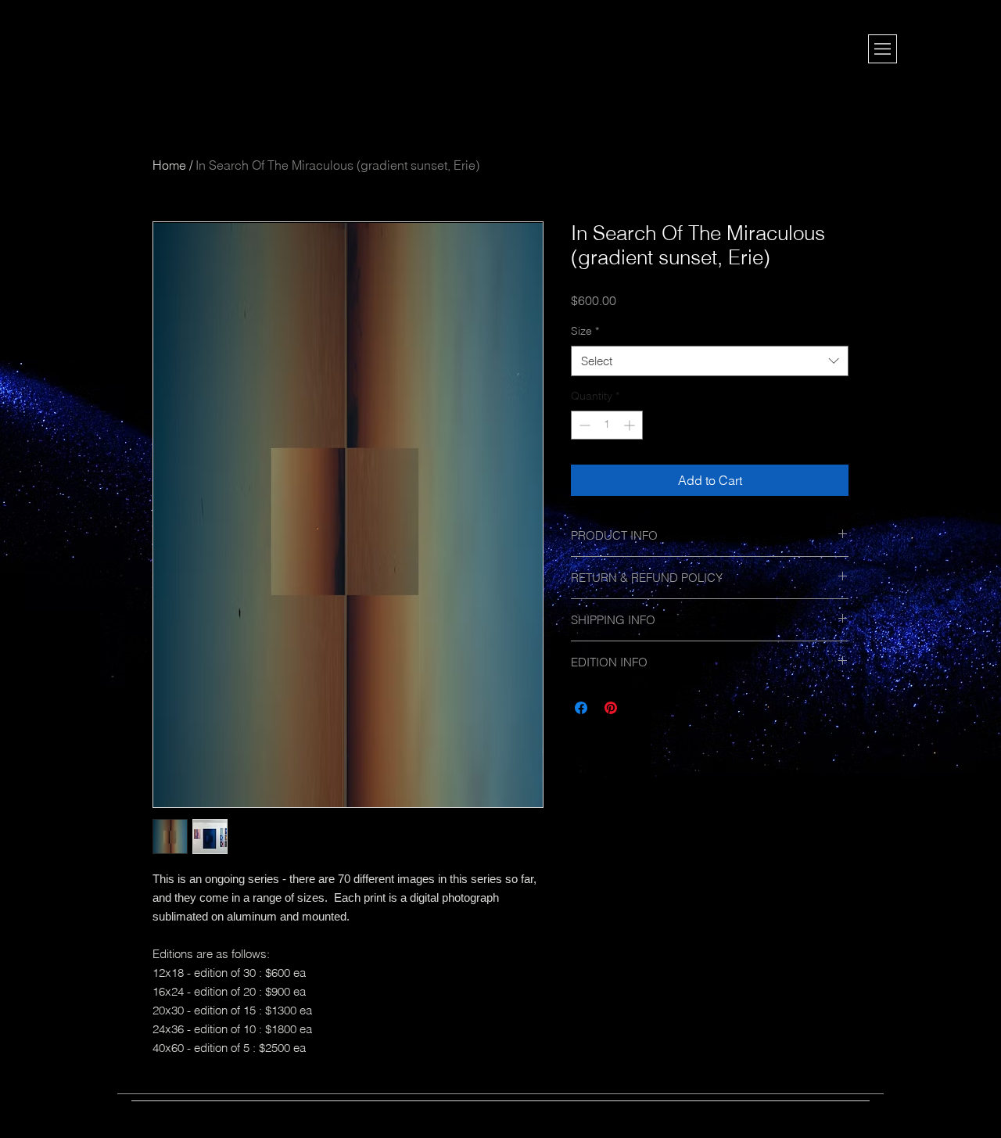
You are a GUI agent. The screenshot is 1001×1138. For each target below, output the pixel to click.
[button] (882, 48)
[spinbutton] (607, 425)
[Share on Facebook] (581, 707)
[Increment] (630, 425)
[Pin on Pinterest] (610, 707)
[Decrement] (583, 425)
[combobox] (710, 361)
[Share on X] (640, 707)
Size (585, 331)
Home (169, 165)
